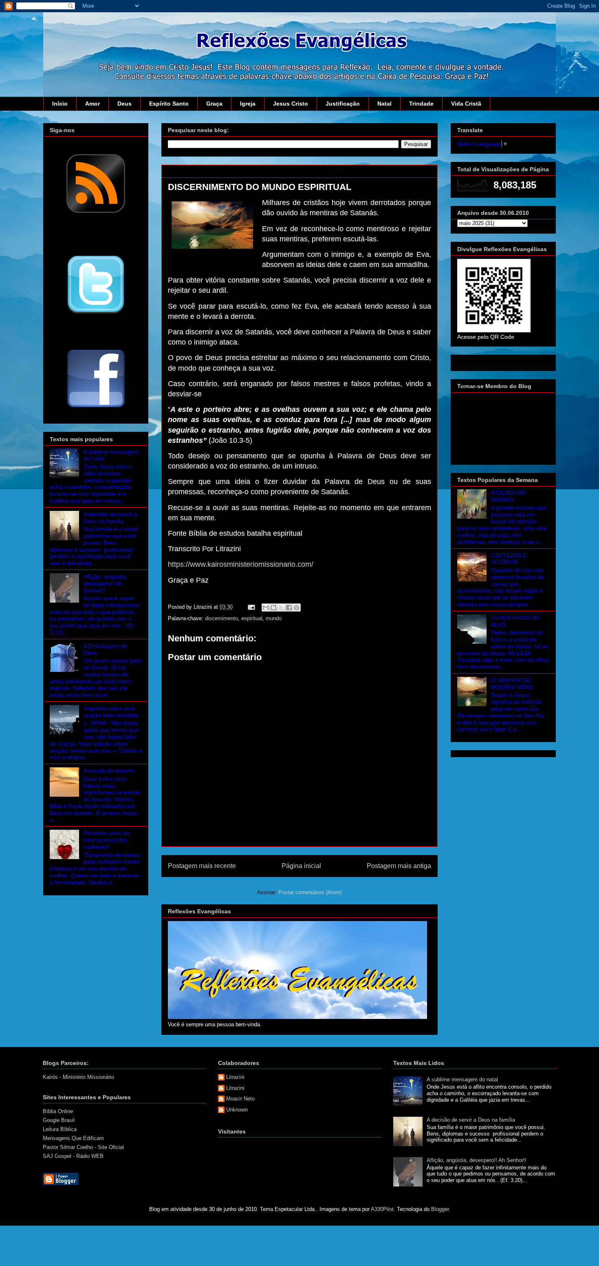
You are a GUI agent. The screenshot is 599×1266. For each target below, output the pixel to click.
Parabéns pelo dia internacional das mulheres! (107, 840)
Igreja (247, 103)
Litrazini (235, 1077)
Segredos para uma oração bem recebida (111, 711)
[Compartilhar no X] (281, 607)
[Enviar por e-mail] (266, 607)
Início (60, 103)
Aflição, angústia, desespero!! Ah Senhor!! (106, 583)
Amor (92, 103)
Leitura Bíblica (60, 1129)
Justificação (343, 103)
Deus (124, 103)
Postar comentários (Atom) (310, 892)
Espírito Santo (169, 103)
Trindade (421, 103)
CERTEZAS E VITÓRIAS (508, 559)
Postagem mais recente (202, 865)
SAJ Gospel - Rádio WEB (73, 1156)
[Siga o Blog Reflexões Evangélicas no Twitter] (95, 313)
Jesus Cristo (290, 103)
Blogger (440, 1209)
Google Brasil (59, 1120)
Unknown (237, 1110)
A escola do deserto (109, 770)
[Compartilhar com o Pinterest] (297, 607)
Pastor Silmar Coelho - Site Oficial (83, 1147)
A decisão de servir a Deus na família (110, 517)
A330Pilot (382, 1209)
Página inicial (301, 865)
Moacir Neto (240, 1099)
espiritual (251, 618)
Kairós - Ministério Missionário (78, 1077)
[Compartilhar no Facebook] (289, 607)
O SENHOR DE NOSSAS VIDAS (512, 683)
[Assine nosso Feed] (95, 212)
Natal (384, 103)
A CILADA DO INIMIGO (508, 496)
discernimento (221, 618)
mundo (274, 618)
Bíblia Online (58, 1111)
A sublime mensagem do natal (462, 1079)
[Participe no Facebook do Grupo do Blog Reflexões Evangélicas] (96, 408)
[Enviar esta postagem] (251, 607)
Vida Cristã (466, 103)
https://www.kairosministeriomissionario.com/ (240, 564)
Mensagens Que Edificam (73, 1138)
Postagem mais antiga (399, 865)
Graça (214, 103)
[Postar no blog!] (273, 607)
